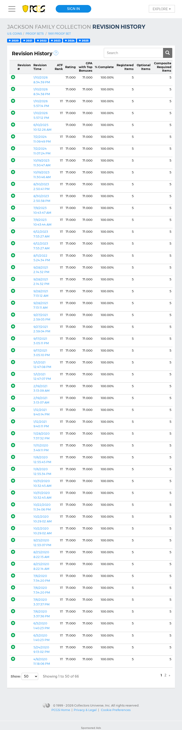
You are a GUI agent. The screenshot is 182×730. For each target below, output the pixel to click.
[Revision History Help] (56, 53)
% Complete (104, 67)
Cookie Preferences (116, 710)
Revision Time (40, 67)
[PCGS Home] (36, 9)
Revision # (24, 67)
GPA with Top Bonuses (85, 66)
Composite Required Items (162, 66)
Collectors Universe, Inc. (92, 705)
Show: (16, 676)
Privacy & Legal (85, 710)
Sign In (73, 9)
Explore (162, 8)
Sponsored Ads (91, 728)
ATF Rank (59, 67)
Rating (70, 67)
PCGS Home (60, 710)
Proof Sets (35, 33)
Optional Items (143, 67)
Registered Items (125, 67)
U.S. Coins (14, 33)
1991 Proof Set (59, 33)
